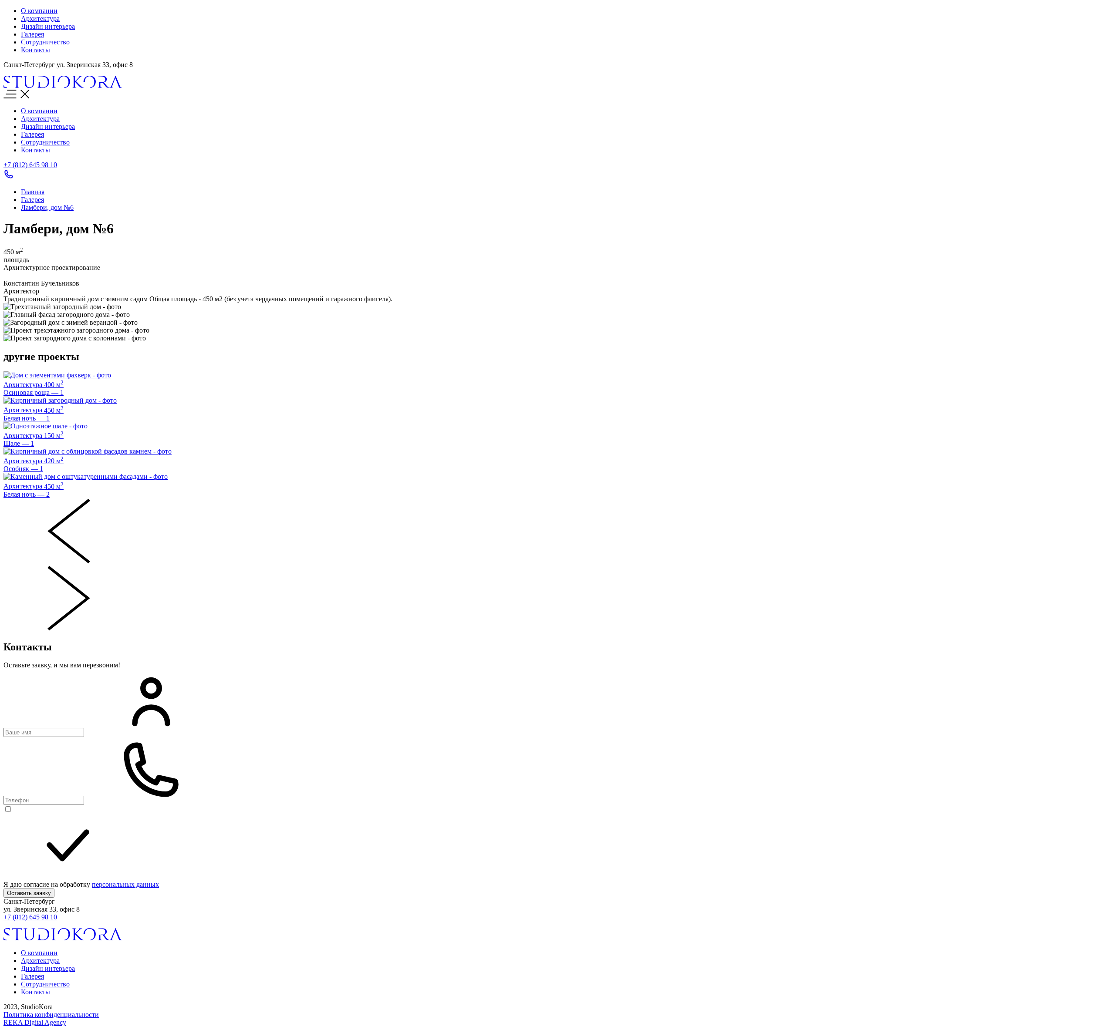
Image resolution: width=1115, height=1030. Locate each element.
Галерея (32, 134)
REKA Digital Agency (34, 1022)
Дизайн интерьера (48, 126)
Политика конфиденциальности (51, 1014)
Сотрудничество (45, 142)
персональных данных (125, 884)
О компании (39, 110)
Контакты (35, 150)
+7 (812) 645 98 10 (30, 917)
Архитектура (40, 118)
